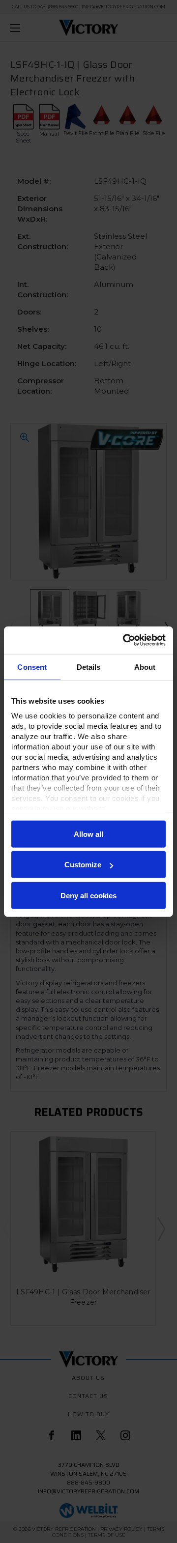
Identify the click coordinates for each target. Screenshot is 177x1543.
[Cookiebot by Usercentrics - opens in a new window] (125, 640)
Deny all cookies (88, 895)
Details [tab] (89, 666)
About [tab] (145, 666)
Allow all (88, 833)
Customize (82, 864)
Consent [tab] (32, 666)
